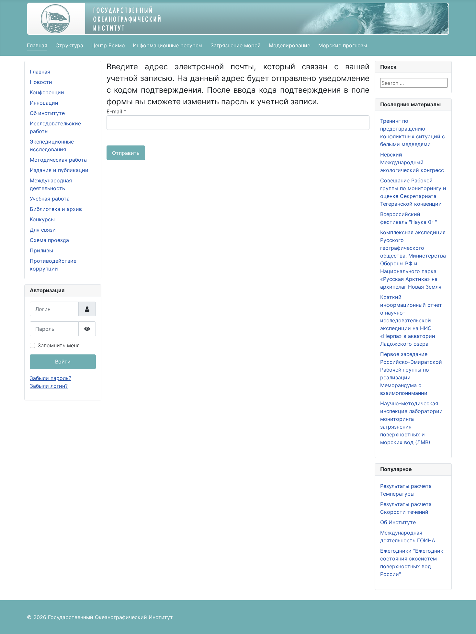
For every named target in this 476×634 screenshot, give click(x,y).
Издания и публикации (59, 170)
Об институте (47, 113)
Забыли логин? (49, 386)
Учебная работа (50, 198)
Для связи (43, 229)
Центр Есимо (108, 45)
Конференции (47, 92)
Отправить (126, 153)
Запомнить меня (59, 345)
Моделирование (289, 45)
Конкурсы (42, 219)
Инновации (44, 102)
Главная (37, 45)
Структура (69, 45)
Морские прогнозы (342, 45)
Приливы (41, 250)
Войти (63, 361)
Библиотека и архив (56, 209)
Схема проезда (49, 240)
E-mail (116, 111)
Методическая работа (58, 159)
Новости (41, 82)
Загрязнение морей (235, 45)
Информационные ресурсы (167, 45)
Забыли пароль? (50, 378)
